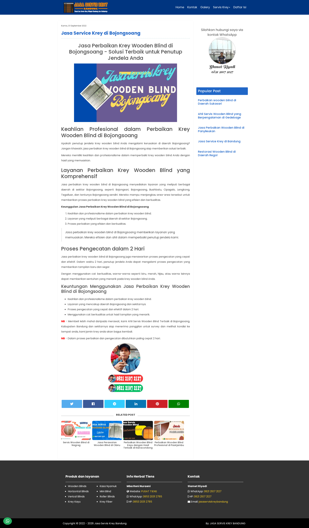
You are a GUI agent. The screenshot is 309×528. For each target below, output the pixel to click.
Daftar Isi (239, 7)
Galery (205, 7)
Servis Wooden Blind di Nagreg (76, 444)
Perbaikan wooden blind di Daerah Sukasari (217, 102)
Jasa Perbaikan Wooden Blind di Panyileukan (221, 129)
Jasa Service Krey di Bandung (219, 141)
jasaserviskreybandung (213, 502)
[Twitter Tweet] (72, 403)
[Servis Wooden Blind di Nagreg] (76, 430)
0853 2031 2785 (152, 496)
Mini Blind (105, 491)
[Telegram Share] (114, 403)
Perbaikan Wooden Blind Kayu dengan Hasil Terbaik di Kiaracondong (138, 445)
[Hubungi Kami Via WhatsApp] (7, 521)
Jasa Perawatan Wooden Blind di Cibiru (107, 444)
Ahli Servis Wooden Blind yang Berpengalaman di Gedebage (219, 115)
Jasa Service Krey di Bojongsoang (100, 33)
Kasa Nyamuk (108, 486)
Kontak (192, 7)
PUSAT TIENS (149, 491)
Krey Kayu (74, 502)
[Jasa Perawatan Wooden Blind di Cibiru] (107, 430)
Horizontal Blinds (78, 491)
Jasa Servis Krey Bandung (110, 523)
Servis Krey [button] (221, 7)
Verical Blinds (76, 496)
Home (180, 7)
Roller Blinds (107, 496)
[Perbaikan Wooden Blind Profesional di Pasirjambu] (169, 430)
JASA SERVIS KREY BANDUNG (227, 523)
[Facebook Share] (93, 403)
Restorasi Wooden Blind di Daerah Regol (217, 153)
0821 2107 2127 (212, 491)
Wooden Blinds (77, 486)
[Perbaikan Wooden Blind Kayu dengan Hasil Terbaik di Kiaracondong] (138, 430)
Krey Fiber (106, 502)
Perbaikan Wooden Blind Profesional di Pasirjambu (169, 444)
